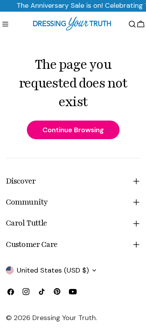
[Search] (132, 24)
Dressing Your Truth (64, 317)
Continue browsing (73, 130)
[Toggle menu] (5, 24)
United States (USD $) (53, 270)
